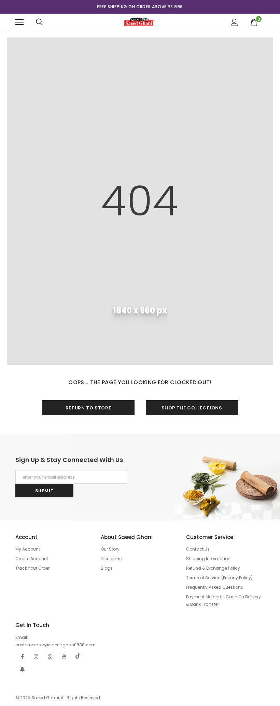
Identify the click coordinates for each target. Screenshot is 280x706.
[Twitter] (78, 656)
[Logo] (139, 21)
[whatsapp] (50, 656)
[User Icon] (234, 22)
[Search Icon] (39, 22)
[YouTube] (64, 656)
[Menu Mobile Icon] (19, 22)
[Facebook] (22, 656)
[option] (140, 7)
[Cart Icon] (254, 22)
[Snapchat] (22, 669)
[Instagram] (36, 656)
